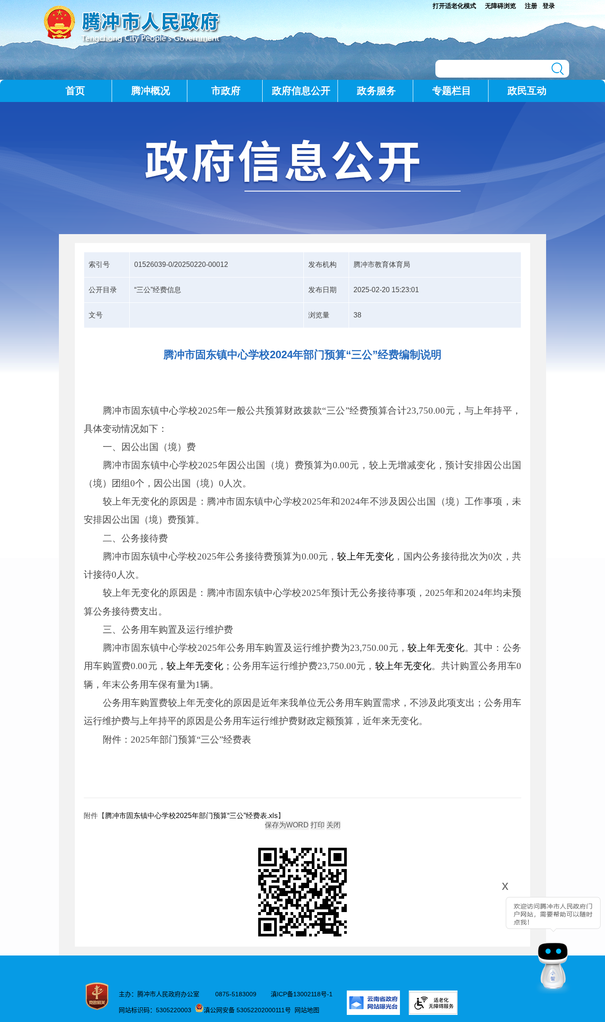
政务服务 (376, 90)
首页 (75, 90)
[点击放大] (302, 893)
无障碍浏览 (500, 5)
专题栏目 (451, 90)
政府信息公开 (301, 90)
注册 (531, 5)
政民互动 (527, 90)
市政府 (225, 90)
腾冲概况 (150, 90)
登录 (549, 5)
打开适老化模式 (454, 5)
